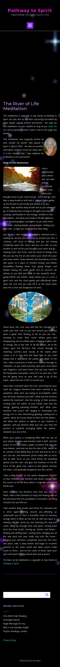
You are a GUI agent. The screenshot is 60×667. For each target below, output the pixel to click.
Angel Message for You (14, 623)
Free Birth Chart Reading (14, 616)
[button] (30, 25)
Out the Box (35, 660)
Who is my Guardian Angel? (16, 627)
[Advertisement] (30, 62)
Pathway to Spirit (30, 10)
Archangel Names (11, 619)
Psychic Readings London (15, 631)
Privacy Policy (9, 640)
